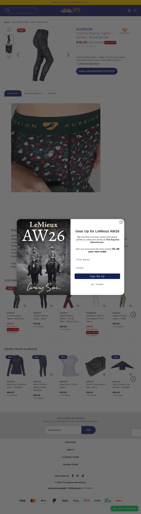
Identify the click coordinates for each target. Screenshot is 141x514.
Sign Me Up (97, 276)
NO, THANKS (97, 284)
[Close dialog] (121, 222)
